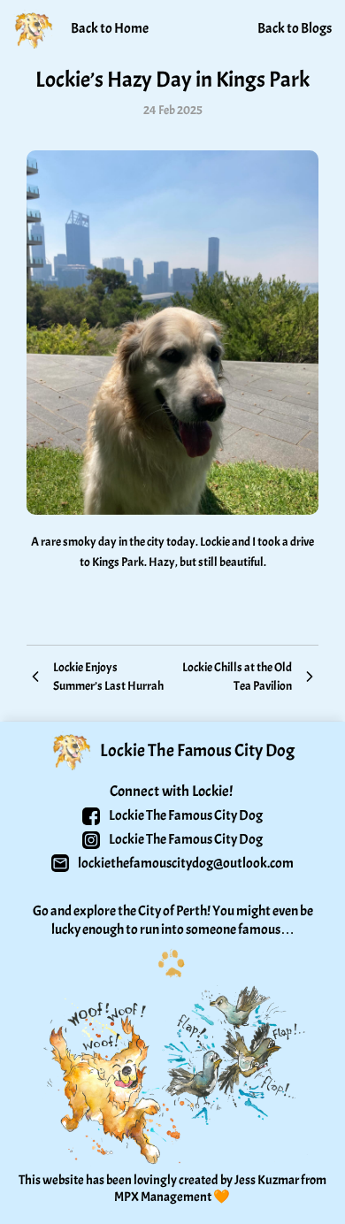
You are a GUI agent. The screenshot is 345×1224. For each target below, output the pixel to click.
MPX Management (162, 1197)
